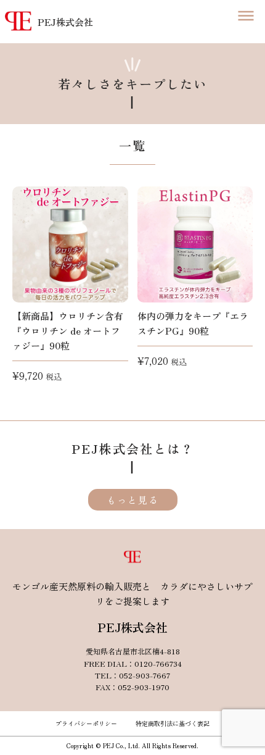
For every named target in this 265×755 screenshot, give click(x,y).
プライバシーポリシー (86, 723)
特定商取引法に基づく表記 (173, 723)
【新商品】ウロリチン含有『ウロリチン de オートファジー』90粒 (67, 330)
